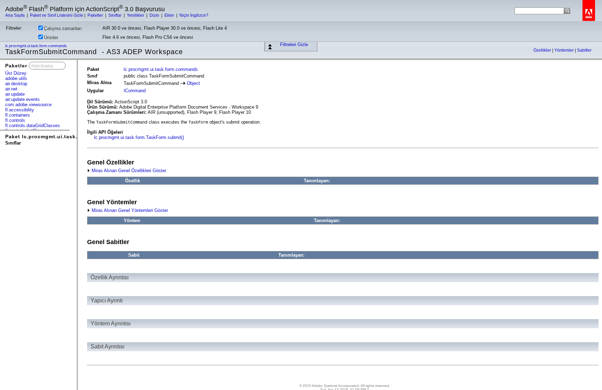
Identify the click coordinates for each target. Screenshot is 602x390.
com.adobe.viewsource (28, 104)
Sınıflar (115, 15)
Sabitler (584, 50)
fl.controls (15, 120)
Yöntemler (564, 50)
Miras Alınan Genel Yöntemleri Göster (129, 210)
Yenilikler (136, 15)
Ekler (169, 15)
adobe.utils (16, 78)
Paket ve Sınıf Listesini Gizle (56, 15)
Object (193, 83)
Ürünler (51, 37)
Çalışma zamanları (63, 28)
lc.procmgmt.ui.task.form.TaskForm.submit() (139, 137)
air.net (11, 88)
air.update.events (22, 99)
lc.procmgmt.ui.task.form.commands (36, 46)
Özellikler (542, 50)
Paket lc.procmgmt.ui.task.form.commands (62, 136)
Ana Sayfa (15, 15)
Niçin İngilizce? (193, 15)
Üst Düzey (15, 73)
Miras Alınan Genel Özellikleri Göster (128, 170)
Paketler (95, 15)
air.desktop (16, 83)
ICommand (135, 90)
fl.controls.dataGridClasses (32, 125)
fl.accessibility (19, 109)
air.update (15, 94)
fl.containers (17, 115)
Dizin (154, 15)
